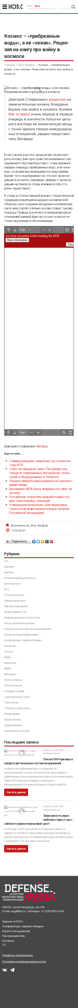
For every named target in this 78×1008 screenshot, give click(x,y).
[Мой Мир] (47, 540)
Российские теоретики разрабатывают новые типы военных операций (39, 499)
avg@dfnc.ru (18, 911)
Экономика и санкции (17, 731)
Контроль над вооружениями (21, 634)
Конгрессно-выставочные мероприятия (27, 629)
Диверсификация (14, 600)
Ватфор (42, 446)
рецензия (57, 99)
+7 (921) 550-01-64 (52, 911)
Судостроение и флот (17, 697)
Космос (8, 651)
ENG (37, 6)
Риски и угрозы (13, 680)
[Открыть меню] (4, 7)
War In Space (19, 114)
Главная (9, 65)
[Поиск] (73, 7)
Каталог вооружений (16, 931)
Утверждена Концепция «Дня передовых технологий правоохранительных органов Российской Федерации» (39, 509)
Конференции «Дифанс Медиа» (23, 640)
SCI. (6, 561)
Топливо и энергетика (17, 708)
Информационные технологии (22, 617)
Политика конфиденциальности (24, 961)
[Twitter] (38, 540)
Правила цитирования (17, 955)
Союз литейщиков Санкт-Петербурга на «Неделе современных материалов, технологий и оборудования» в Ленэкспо (40, 473)
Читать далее (16, 792)
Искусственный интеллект (19, 623)
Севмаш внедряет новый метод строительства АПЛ (40, 463)
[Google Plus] (51, 540)
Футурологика (12, 719)
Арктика (9, 572)
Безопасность (20, 525)
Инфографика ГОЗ (15, 612)
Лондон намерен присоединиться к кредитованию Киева (41, 483)
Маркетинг (10, 663)
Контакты (8, 941)
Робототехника (13, 685)
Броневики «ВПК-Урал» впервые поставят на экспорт (40, 491)
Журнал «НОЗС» (13, 921)
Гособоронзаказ (14, 595)
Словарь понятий (14, 691)
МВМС (7, 668)
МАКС (7, 657)
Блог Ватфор (26, 65)
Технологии (11, 702)
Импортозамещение (16, 606)
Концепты (10, 646)
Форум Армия (12, 714)
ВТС (6, 589)
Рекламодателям (13, 936)
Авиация (9, 566)
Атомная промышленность (19, 578)
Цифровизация (13, 725)
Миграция (10, 674)
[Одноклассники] (43, 540)
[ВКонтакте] (34, 540)
